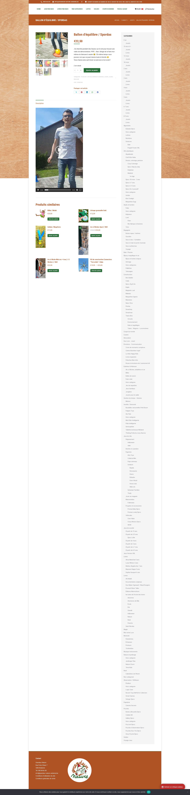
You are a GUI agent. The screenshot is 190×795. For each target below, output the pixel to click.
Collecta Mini (132, 458)
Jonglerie (129, 392)
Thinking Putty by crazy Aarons (136, 433)
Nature (130, 617)
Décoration (127, 338)
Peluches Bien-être (132, 360)
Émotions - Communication (133, 344)
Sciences (129, 141)
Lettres (128, 135)
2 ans (125, 69)
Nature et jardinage (130, 655)
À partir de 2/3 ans (132, 534)
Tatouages (129, 271)
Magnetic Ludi (130, 290)
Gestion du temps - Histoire (133, 398)
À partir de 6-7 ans (132, 547)
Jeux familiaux (130, 389)
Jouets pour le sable (132, 395)
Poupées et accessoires (134, 506)
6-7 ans (126, 107)
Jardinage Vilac (131, 661)
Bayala (132, 468)
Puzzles (126, 709)
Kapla (127, 287)
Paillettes (129, 268)
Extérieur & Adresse (98, 76)
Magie (126, 629)
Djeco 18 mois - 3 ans (133, 179)
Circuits (130, 319)
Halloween (131, 442)
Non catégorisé (129, 677)
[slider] (58, 189)
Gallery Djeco (130, 718)
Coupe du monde (129, 331)
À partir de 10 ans (131, 531)
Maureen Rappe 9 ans (133, 569)
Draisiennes (129, 639)
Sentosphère (130, 427)
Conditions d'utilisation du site (45, 776)
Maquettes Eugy (131, 202)
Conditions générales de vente (45, 778)
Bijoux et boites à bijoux (133, 259)
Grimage (128, 262)
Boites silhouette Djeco (133, 712)
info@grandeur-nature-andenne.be (47, 773)
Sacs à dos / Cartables (133, 240)
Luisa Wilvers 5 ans (132, 563)
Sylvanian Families (133, 490)
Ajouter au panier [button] (96, 219)
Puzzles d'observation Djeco (135, 728)
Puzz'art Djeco (130, 724)
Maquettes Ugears (132, 297)
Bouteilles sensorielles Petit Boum (137, 408)
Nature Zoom (130, 664)
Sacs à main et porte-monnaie (135, 243)
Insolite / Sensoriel (130, 404)
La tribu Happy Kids (132, 354)
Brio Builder (129, 278)
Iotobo (128, 195)
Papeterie (127, 702)
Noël (129, 620)
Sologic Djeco (130, 699)
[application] (59, 150)
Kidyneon (129, 214)
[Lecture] (38, 190)
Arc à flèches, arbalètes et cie (135, 370)
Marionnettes (130, 499)
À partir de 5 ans (131, 544)
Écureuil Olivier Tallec (132, 588)
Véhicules (129, 515)
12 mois (126, 56)
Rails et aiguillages (134, 325)
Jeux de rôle (128, 436)
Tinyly (129, 493)
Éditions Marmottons (132, 591)
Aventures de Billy (133, 601)
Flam (129, 221)
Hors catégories (131, 265)
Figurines (129, 452)
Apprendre (127, 126)
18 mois (126, 62)
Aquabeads (129, 154)
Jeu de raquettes (131, 385)
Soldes (126, 737)
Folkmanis (131, 503)
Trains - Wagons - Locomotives (138, 328)
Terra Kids (129, 667)
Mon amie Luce (129, 633)
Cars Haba (131, 518)
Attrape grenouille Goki (98, 210)
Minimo (128, 401)
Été (129, 607)
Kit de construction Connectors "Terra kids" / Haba (101, 261)
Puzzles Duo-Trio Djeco (133, 731)
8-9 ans (90, 76)
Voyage (128, 249)
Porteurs (128, 645)
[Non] (188, 792)
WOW (129, 525)
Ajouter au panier (92, 70)
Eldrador (132, 477)
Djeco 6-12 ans (130, 186)
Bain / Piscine (128, 252)
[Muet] (77, 190)
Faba (127, 208)
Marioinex (129, 300)
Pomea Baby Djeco (134, 509)
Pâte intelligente (131, 423)
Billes (127, 373)
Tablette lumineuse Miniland (135, 430)
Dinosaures (133, 471)
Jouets (106, 76)
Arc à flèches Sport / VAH (99, 227)
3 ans (125, 78)
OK (149, 792)
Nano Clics (129, 303)
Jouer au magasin (131, 496)
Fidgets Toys (130, 411)
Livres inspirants (131, 357)
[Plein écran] (80, 190)
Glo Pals (128, 414)
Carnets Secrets (131, 705)
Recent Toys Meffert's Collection (136, 693)
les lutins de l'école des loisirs (135, 594)
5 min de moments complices (135, 347)
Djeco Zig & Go (130, 284)
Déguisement (130, 439)
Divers (132, 474)
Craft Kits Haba (131, 157)
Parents (130, 623)
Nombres (129, 138)
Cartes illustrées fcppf (133, 351)
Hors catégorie (130, 132)
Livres (128, 53)
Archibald (129, 579)
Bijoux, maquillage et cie (131, 255)
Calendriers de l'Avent (133, 674)
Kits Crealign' (130, 198)
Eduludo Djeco (130, 129)
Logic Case (129, 690)
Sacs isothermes (131, 246)
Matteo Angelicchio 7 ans (134, 566)
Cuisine (126, 335)
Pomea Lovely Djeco (134, 512)
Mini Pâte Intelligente (132, 420)
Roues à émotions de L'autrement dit (138, 363)
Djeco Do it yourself (132, 189)
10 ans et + (84, 76)
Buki (129, 145)
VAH (129, 446)
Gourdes (128, 236)
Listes (126, 556)
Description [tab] (40, 103)
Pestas (128, 306)
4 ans (125, 88)
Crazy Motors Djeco (134, 522)
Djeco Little (131, 537)
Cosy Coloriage (133, 164)
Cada (127, 281)
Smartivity (129, 309)
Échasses (129, 642)
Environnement (132, 322)
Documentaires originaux (134, 582)
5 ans (125, 97)
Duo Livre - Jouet (129, 341)
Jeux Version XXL (129, 553)
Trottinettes (129, 648)
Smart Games (130, 696)
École (129, 604)
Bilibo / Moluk (52, 210)
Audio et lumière (129, 205)
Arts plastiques (128, 151)
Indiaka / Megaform (54, 227)
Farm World (133, 480)
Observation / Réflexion (131, 680)
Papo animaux (132, 461)
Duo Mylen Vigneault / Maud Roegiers (138, 585)
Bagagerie (127, 230)
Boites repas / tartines (133, 233)
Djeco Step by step (134, 167)
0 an (125, 40)
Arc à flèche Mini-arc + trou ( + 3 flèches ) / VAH (58, 261)
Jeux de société (129, 528)
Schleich (130, 465)
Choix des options (53, 219)
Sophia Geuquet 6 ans (133, 572)
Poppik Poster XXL (134, 148)
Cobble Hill (129, 715)
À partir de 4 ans (131, 541)
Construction (128, 274)
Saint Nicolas (130, 626)
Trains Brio (129, 316)
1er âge (132, 176)
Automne (131, 598)
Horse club (133, 484)
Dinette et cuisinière (132, 449)
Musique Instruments (130, 652)
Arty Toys (131, 455)
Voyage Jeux (128, 740)
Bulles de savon (131, 376)
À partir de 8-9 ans (132, 550)
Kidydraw (130, 170)
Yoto (127, 227)
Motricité (76, 79)
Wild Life (132, 487)
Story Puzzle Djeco (132, 734)
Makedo (128, 293)
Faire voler (129, 379)
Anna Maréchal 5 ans (132, 560)
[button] (65, 35)
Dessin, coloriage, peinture (134, 160)
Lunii (127, 217)
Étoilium (128, 683)
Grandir (130, 610)
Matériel (130, 173)
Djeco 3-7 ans (130, 183)
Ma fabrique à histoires (135, 224)
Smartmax (129, 312)
